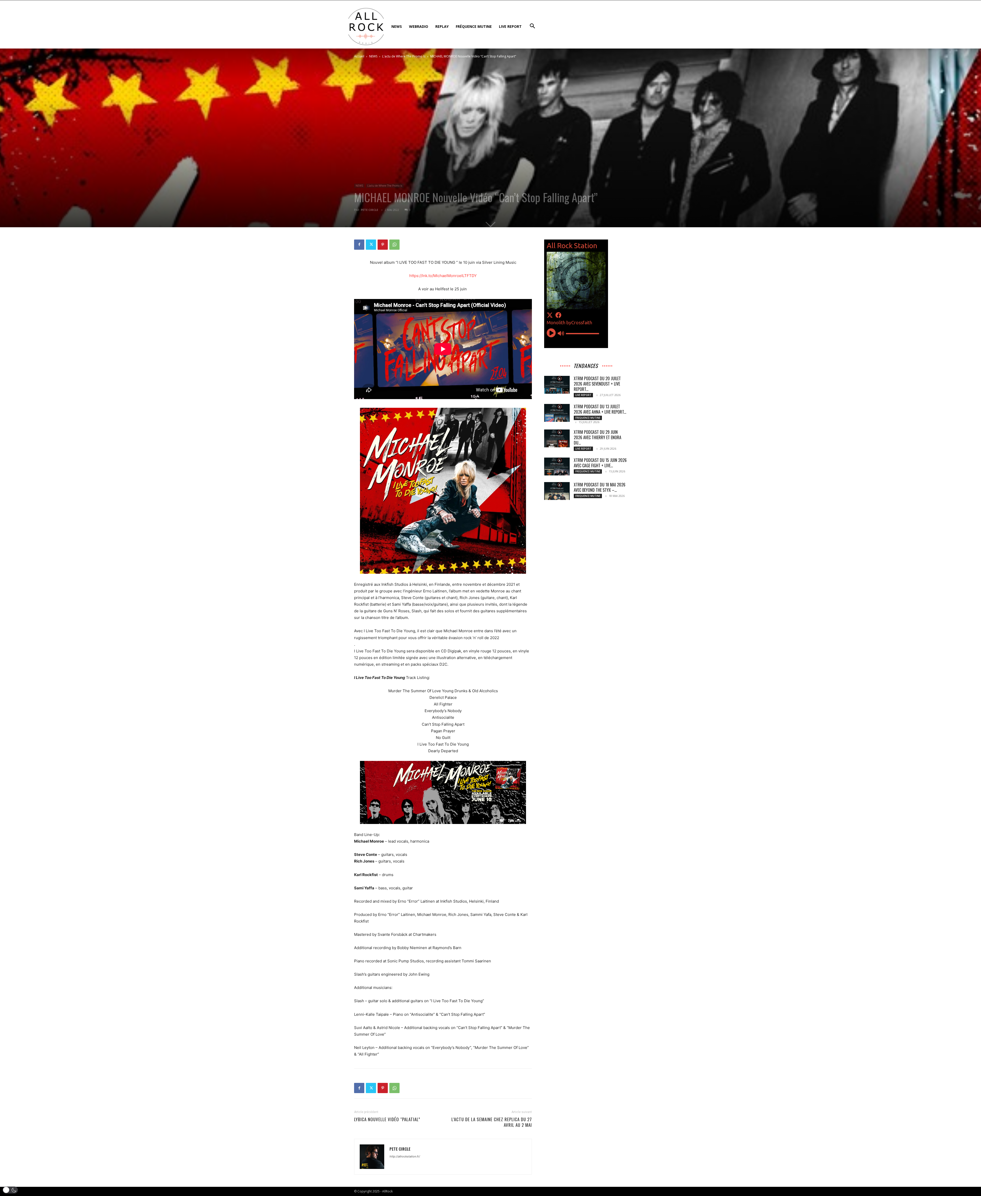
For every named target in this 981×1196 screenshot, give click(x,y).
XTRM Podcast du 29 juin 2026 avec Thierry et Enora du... (597, 437)
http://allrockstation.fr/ (405, 1156)
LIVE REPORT (583, 395)
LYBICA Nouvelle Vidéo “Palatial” (387, 1119)
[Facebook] (359, 245)
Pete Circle (369, 210)
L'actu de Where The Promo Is (403, 56)
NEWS (373, 56)
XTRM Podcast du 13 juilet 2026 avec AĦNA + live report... (600, 409)
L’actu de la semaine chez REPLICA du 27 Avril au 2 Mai (491, 1122)
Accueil (359, 56)
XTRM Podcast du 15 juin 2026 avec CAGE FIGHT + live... (600, 463)
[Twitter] (371, 245)
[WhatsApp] (394, 245)
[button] (10, 1190)
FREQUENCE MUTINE (587, 418)
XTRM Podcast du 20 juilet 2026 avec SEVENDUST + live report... (597, 383)
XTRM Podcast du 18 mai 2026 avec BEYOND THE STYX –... (599, 487)
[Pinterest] (383, 245)
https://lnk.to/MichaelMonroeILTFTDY (443, 275)
